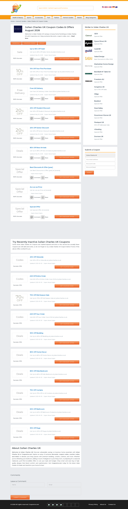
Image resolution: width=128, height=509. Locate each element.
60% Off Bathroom (37, 409)
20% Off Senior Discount (39, 128)
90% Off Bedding (36, 333)
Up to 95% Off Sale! (37, 49)
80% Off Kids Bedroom (39, 371)
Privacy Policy (93, 504)
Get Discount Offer (67, 58)
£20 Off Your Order (37, 314)
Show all (16, 43)
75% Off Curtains (36, 390)
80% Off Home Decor (38, 352)
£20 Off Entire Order (38, 276)
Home (13, 21)
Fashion (56, 17)
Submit (89, 172)
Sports (29, 17)
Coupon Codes (29, 43)
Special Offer (35, 207)
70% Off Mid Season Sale (39, 295)
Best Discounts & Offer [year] (41, 167)
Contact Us (112, 504)
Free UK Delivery (36, 88)
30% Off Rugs (35, 428)
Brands (79, 17)
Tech (48, 17)
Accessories (39, 17)
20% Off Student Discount (40, 108)
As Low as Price (36, 187)
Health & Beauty (17, 17)
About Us (103, 504)
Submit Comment (20, 497)
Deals (42, 43)
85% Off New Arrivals (38, 148)
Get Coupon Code (67, 267)
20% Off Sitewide (36, 257)
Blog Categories (91, 17)
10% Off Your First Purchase (40, 68)
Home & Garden (68, 17)
